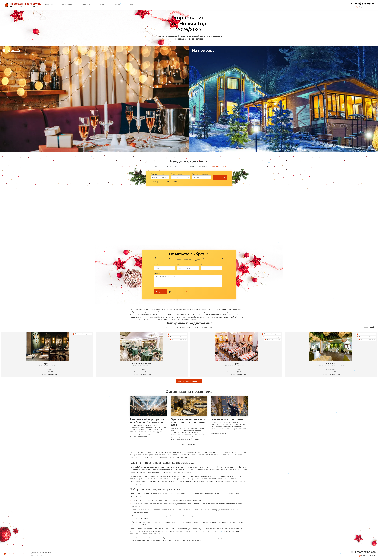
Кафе (102, 5)
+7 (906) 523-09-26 (363, 3)
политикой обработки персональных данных (192, 292)
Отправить (160, 292)
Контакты (116, 5)
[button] (372, 327)
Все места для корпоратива (189, 381)
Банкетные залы (66, 5)
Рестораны (86, 5)
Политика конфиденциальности (41, 554)
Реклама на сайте (36, 555)
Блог (131, 5)
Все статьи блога (189, 444)
